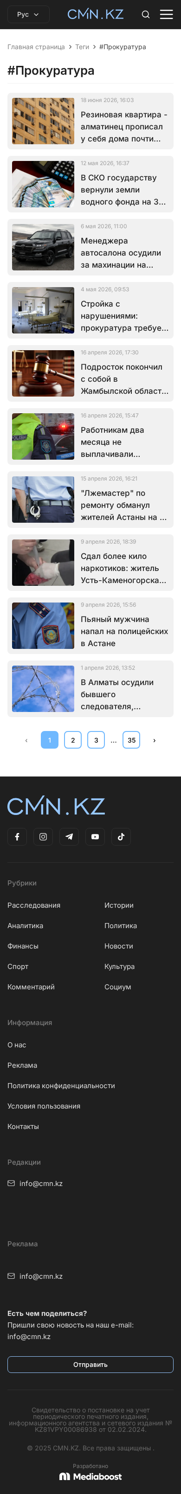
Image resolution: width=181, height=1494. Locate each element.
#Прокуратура (122, 47)
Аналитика (25, 925)
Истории (119, 905)
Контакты (23, 1126)
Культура (119, 966)
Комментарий (31, 986)
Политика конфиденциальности (61, 1085)
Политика (120, 925)
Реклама (22, 1065)
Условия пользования (43, 1106)
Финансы (23, 946)
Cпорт (17, 966)
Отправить (90, 1364)
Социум (117, 986)
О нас (16, 1044)
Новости (118, 946)
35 (132, 740)
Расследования (33, 905)
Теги (82, 47)
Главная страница (36, 47)
